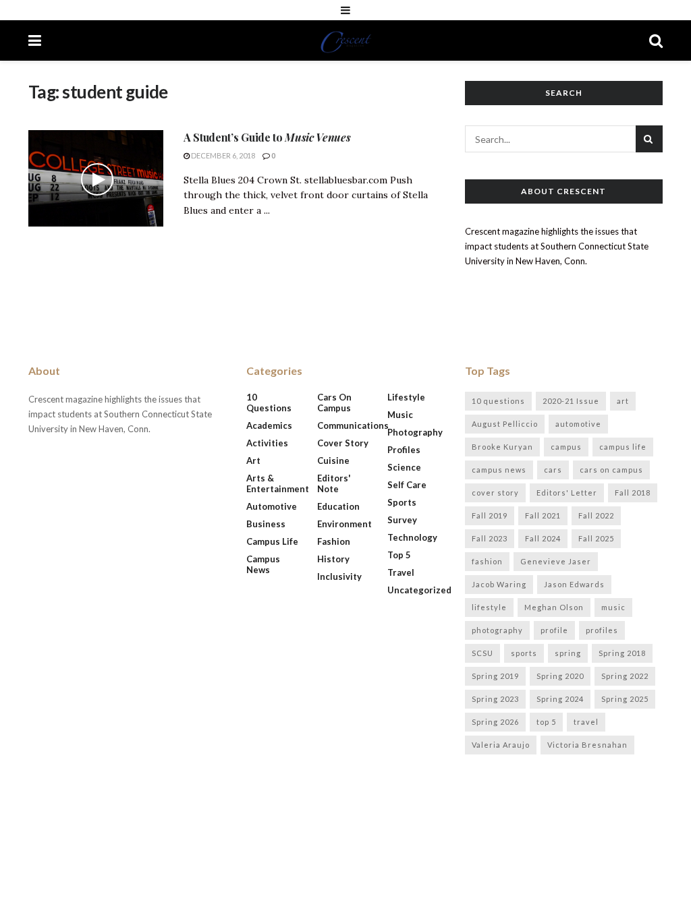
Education (338, 506)
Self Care (406, 484)
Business (265, 523)
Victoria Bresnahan (587, 744)
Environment (344, 523)
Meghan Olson (554, 607)
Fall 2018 (633, 492)
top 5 (546, 721)
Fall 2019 (489, 515)
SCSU (482, 653)
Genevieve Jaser (555, 561)
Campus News (263, 564)
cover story (495, 492)
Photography (415, 432)
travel (586, 721)
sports (524, 653)
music (613, 607)
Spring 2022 (624, 676)
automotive (578, 423)
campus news (499, 469)
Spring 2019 (495, 676)
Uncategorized (419, 590)
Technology (412, 537)
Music (400, 414)
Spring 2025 (624, 698)
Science (404, 467)
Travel (400, 572)
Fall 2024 (543, 538)
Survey (402, 519)
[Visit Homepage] (345, 40)
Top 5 (399, 554)
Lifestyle (406, 397)
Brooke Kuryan (502, 446)
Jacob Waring (499, 584)
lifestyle (489, 607)
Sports (401, 502)
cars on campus (611, 469)
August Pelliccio (505, 423)
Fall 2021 (543, 515)
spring (568, 653)
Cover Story (342, 443)
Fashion (333, 541)
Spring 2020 (560, 676)
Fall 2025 (596, 538)
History (333, 559)
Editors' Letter (566, 492)
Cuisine (333, 460)
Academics (269, 425)
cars (553, 469)
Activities (267, 443)
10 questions (498, 400)
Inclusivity (339, 576)
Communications (353, 425)
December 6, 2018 (222, 155)
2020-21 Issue (571, 400)
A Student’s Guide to (267, 137)
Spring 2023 (495, 698)
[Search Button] (656, 40)
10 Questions (269, 402)
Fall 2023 (489, 538)
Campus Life (272, 541)
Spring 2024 (560, 698)
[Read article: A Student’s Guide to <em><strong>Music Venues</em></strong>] (95, 178)
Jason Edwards (574, 584)
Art (253, 460)
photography (497, 630)
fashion (487, 561)
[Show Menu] (345, 10)
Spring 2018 (622, 653)
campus (566, 446)
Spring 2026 (495, 721)
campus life (622, 446)
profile (554, 630)
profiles (602, 630)
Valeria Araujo (501, 744)
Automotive (271, 506)
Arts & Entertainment (277, 483)
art (623, 400)
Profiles (403, 449)
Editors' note (334, 483)
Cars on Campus (334, 402)
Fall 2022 (596, 515)
